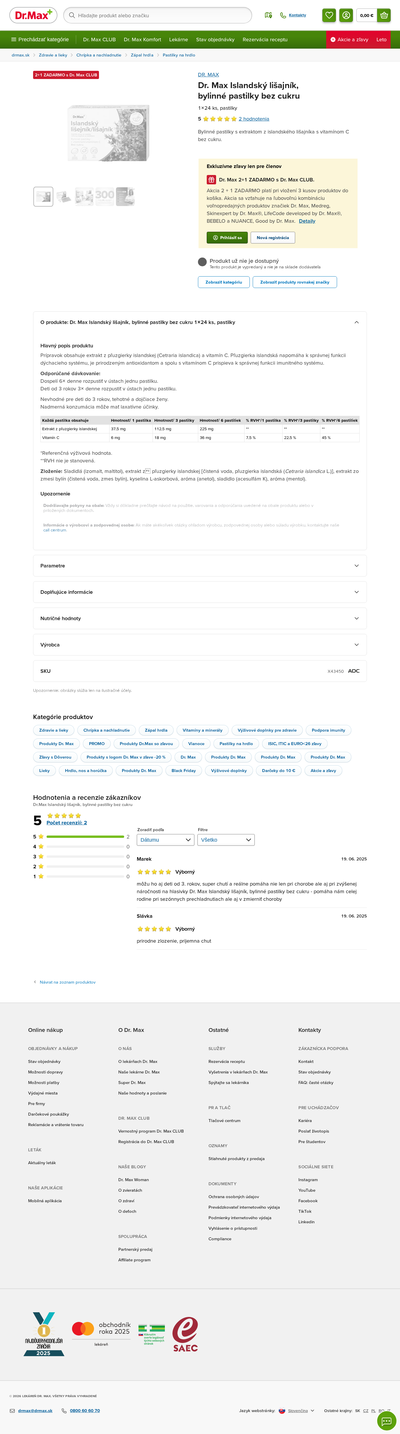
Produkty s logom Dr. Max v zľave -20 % (126, 756)
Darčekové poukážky (48, 1113)
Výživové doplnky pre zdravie (267, 730)
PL (373, 1410)
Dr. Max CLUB (99, 39)
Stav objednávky (215, 39)
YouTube (306, 1190)
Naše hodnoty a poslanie (142, 1092)
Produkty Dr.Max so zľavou (146, 743)
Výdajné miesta (43, 1092)
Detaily (307, 221)
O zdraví (126, 1200)
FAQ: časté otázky (315, 1082)
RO (381, 1410)
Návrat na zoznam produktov (67, 982)
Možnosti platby (43, 1082)
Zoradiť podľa (150, 829)
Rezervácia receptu (265, 39)
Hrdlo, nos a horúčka (86, 770)
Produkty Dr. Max (56, 743)
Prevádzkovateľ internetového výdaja (244, 1207)
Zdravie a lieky (53, 730)
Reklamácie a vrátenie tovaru (55, 1124)
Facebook (308, 1200)
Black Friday (184, 770)
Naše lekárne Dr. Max (139, 1071)
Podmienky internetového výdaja (239, 1217)
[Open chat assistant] (387, 1421)
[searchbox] (157, 15)
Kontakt (306, 1061)
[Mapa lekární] (268, 15)
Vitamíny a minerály (203, 730)
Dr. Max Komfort (142, 39)
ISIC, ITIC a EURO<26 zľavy (295, 743)
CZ (365, 1410)
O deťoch (127, 1211)
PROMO (97, 743)
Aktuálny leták (42, 1162)
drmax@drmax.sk (35, 1410)
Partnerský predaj (135, 1249)
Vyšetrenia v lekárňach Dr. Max (238, 1071)
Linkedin (306, 1221)
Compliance (219, 1238)
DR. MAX (208, 74)
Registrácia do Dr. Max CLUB (146, 1141)
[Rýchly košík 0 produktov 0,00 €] (384, 15)
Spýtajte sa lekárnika (228, 1082)
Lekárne (178, 39)
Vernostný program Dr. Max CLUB (151, 1130)
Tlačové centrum (224, 1120)
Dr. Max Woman (133, 1179)
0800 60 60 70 (85, 1410)
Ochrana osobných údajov (233, 1196)
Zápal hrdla (156, 730)
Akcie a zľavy (323, 770)
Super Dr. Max (132, 1082)
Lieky (44, 770)
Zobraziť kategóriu (224, 281)
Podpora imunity (328, 730)
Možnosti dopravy (45, 1071)
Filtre (203, 829)
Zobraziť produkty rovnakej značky (294, 281)
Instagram (308, 1179)
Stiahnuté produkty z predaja (236, 1158)
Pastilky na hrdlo (236, 743)
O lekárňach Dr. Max (137, 1061)
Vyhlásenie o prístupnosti (232, 1228)
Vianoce (196, 743)
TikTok (305, 1211)
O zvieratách (130, 1190)
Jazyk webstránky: (257, 1410)
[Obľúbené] (329, 15)
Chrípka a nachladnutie (106, 730)
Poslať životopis (313, 1130)
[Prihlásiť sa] (346, 15)
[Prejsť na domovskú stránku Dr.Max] (33, 15)
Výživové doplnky (229, 770)
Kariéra (305, 1120)
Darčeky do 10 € (278, 770)
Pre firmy (36, 1103)
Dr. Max (188, 756)
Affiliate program (134, 1259)
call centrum (54, 529)
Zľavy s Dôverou (55, 756)
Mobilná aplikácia (45, 1200)
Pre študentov (311, 1141)
